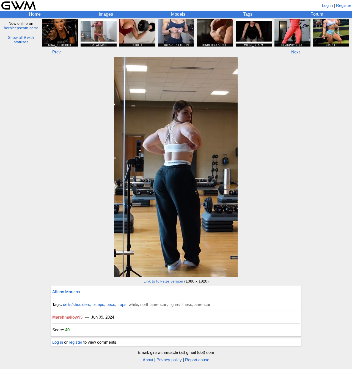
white (133, 304)
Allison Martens (66, 291)
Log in (327, 5)
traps (122, 304)
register (75, 342)
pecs (110, 304)
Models (178, 14)
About (148, 359)
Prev (56, 52)
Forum (316, 14)
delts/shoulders (76, 304)
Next (295, 52)
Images (106, 14)
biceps (98, 304)
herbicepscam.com (20, 28)
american (202, 304)
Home (35, 14)
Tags (247, 14)
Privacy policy (169, 359)
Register (343, 5)
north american (153, 304)
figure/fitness (180, 304)
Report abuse (197, 359)
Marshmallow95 (67, 317)
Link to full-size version (163, 281)
